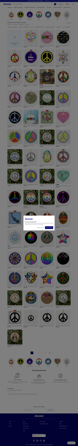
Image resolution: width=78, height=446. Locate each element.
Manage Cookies (40, 227)
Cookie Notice (38, 223)
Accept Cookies (49, 227)
